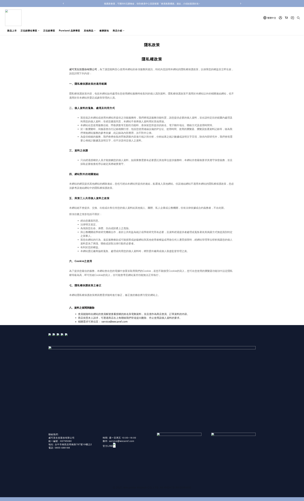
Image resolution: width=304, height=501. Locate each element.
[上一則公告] (63, 3)
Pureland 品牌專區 (69, 30)
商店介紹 (117, 30)
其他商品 (88, 30)
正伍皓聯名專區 (29, 30)
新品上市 (12, 30)
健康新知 (104, 30)
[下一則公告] (240, 3)
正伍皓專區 (49, 30)
